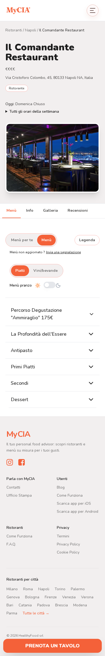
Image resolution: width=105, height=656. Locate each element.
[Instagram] (10, 462)
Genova (13, 597)
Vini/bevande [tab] (45, 270)
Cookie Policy (68, 552)
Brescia (61, 605)
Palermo (78, 589)
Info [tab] (29, 210)
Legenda (87, 240)
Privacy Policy (68, 544)
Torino (60, 589)
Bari (9, 605)
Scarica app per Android (77, 511)
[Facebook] (21, 462)
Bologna (32, 597)
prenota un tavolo (52, 646)
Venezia (69, 597)
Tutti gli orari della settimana (34, 111)
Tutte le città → (36, 613)
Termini (63, 536)
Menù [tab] (11, 210)
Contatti (13, 487)
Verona (87, 597)
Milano (12, 589)
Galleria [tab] (50, 210)
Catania (25, 605)
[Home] (18, 10)
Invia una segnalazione (63, 252)
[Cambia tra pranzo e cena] (49, 285)
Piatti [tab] (20, 270)
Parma (11, 613)
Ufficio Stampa (19, 495)
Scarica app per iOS (74, 503)
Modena (80, 605)
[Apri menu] (93, 10)
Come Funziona (70, 495)
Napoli (30, 30)
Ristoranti (13, 30)
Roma (28, 589)
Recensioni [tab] (78, 210)
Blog (61, 487)
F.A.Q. (11, 544)
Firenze (51, 597)
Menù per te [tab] (22, 240)
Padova (43, 605)
